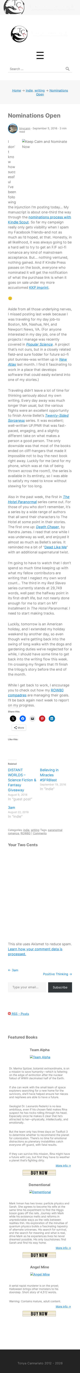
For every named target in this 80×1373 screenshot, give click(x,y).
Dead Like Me (55, 547)
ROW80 (25, 833)
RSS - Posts (20, 1014)
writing (35, 830)
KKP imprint (39, 287)
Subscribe (60, 987)
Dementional (39, 1185)
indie (26, 830)
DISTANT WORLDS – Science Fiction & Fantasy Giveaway (22, 780)
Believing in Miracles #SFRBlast (49, 775)
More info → (63, 1165)
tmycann (24, 128)
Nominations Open (34, 115)
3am (11, 808)
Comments (40, 833)
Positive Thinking (57, 974)
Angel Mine (39, 1267)
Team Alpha (40, 1050)
